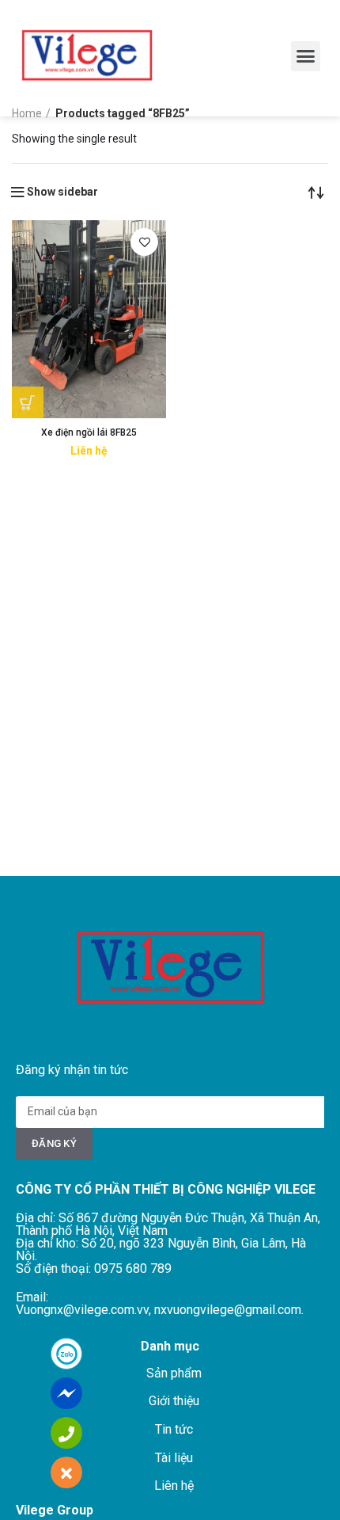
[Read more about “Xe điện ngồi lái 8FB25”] (27, 402)
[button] (306, 56)
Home (27, 113)
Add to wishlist (144, 242)
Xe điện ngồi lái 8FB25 (89, 432)
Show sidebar (62, 191)
